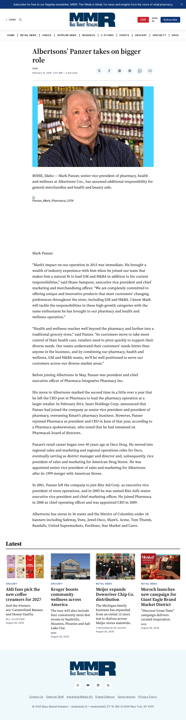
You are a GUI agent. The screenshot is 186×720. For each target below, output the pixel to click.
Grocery (141, 35)
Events (124, 35)
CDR (143, 19)
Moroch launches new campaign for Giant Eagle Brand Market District (158, 596)
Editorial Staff (55, 696)
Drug (175, 35)
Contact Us (36, 696)
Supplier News (66, 35)
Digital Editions (105, 696)
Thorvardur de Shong (111, 628)
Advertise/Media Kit (79, 696)
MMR (35, 68)
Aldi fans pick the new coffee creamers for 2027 (23, 594)
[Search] (20, 19)
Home (11, 35)
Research (88, 35)
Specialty (159, 35)
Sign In (155, 19)
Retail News (28, 35)
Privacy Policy (147, 696)
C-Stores (107, 35)
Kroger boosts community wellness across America (66, 596)
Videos (46, 35)
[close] (182, 4)
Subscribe (170, 19)
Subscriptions (127, 696)
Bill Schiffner (15, 619)
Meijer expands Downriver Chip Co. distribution (115, 594)
